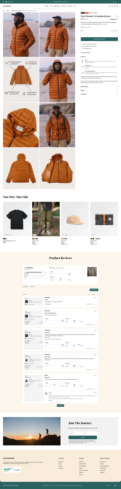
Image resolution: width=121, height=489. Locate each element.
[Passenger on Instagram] (3, 1)
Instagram (60, 461)
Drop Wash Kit (93, 240)
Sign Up (82, 437)
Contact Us (102, 470)
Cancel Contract (79, 485)
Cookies (55, 485)
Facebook (60, 468)
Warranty (102, 472)
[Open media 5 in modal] (21, 125)
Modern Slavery (73, 485)
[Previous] (4, 220)
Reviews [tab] (25, 286)
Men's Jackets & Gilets (16, 10)
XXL (99, 33)
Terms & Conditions (45, 485)
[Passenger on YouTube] (6, 1)
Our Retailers (103, 468)
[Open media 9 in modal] (57, 168)
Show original (58, 339)
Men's (8, 10)
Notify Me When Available (99, 39)
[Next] (29, 220)
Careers (81, 474)
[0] (114, 6)
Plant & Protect (82, 463)
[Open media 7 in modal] (21, 168)
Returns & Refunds (104, 466)
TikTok (59, 463)
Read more (105, 24)
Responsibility (82, 466)
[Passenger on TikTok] (9, 1)
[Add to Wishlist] (117, 16)
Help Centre (103, 461)
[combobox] (115, 2)
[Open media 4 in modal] (57, 79)
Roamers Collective (83, 470)
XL (94, 33)
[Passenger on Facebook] (12, 1)
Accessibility (59, 485)
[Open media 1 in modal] (21, 34)
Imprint (63, 485)
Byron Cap (63, 240)
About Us (81, 461)
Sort (89, 294)
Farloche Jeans (35, 240)
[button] (114, 19)
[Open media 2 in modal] (57, 34)
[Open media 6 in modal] (57, 125)
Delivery (102, 463)
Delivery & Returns (86, 52)
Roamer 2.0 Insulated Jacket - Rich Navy (35, 316)
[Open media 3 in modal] (21, 79)
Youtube (60, 466)
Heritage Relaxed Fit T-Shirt (9, 240)
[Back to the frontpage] (3, 10)
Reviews (81, 472)
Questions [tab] (32, 286)
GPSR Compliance (67, 485)
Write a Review (94, 290)
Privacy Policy (51, 485)
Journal (81, 468)
